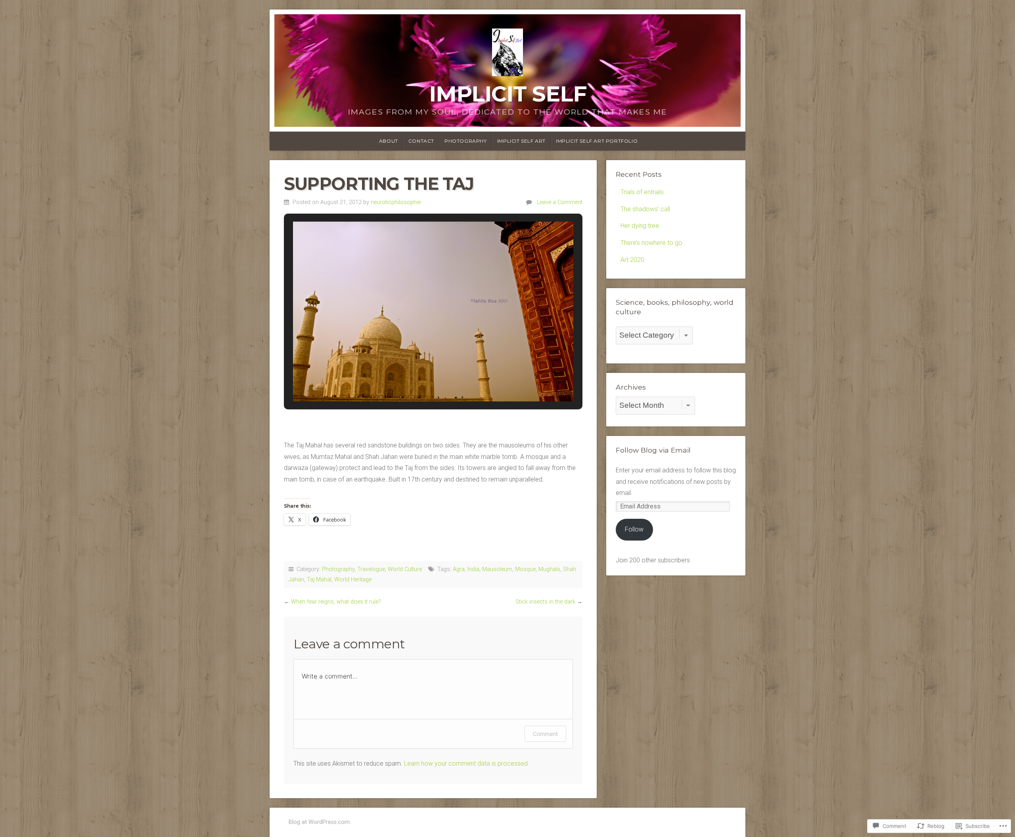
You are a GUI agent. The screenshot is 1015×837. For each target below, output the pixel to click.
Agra (459, 569)
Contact (421, 141)
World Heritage (353, 579)
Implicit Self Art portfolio (597, 141)
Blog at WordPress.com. (320, 822)
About (388, 141)
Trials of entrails (642, 192)
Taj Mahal (319, 579)
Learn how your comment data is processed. (466, 763)
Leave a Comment (559, 202)
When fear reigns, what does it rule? (336, 601)
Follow (634, 529)
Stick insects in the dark (545, 601)
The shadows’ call (645, 209)
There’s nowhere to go (651, 243)
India (473, 569)
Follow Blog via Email (653, 450)
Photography (465, 141)
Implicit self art (521, 141)
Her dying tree (639, 225)
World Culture (405, 569)
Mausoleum (497, 569)
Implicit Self (507, 93)
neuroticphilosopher (396, 202)
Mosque (525, 569)
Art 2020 (632, 260)
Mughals (549, 569)
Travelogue (371, 569)
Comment (545, 733)
